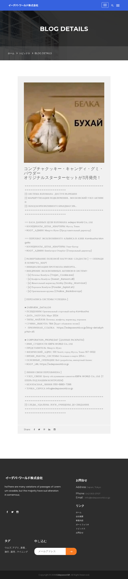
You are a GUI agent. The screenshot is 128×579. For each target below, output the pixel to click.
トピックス (24, 53)
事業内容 (79, 520)
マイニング (22, 551)
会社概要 (79, 516)
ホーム (11, 53)
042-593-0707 (92, 493)
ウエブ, (8, 547)
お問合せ (79, 532)
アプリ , (16, 547)
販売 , (13, 551)
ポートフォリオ (82, 524)
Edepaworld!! (63, 575)
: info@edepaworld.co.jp (97, 497)
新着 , (23, 547)
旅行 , (7, 551)
